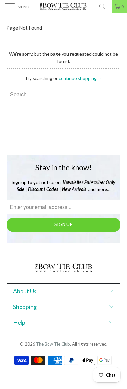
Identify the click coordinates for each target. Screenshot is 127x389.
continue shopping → (80, 78)
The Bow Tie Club (53, 344)
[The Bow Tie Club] (63, 6)
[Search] (104, 6)
